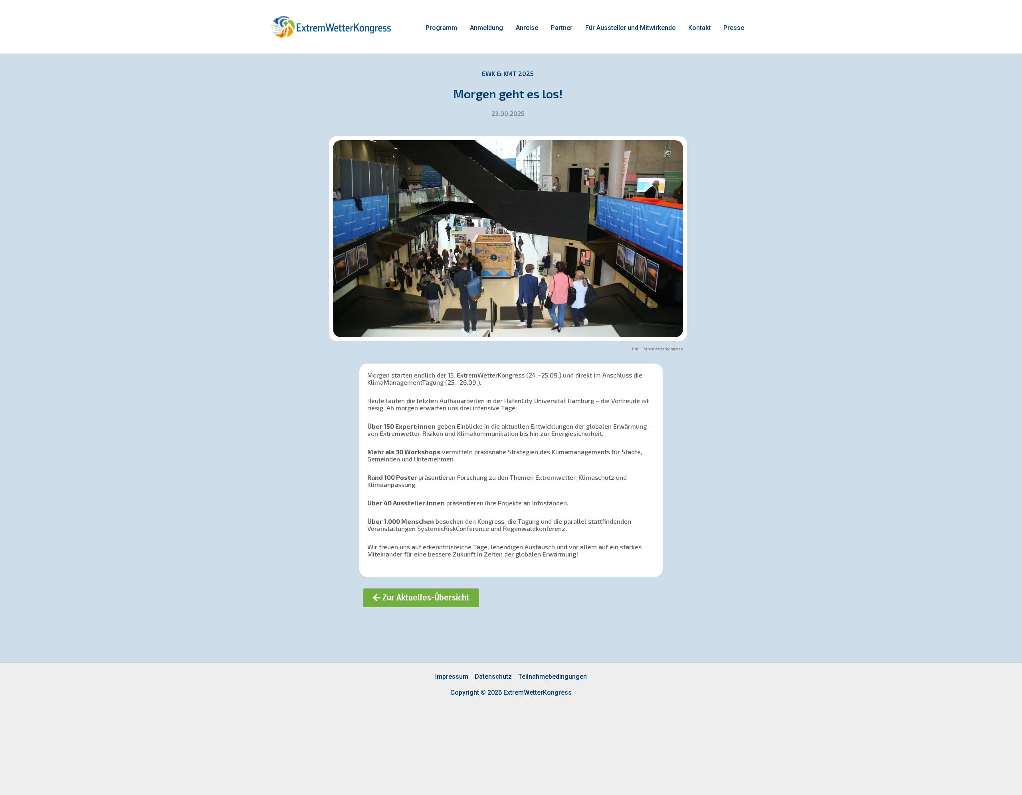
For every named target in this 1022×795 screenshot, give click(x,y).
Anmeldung (486, 28)
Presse (733, 28)
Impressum (451, 676)
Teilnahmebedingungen (552, 676)
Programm (441, 28)
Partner (561, 28)
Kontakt (699, 28)
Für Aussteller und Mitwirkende (630, 28)
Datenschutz (493, 676)
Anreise (527, 28)
